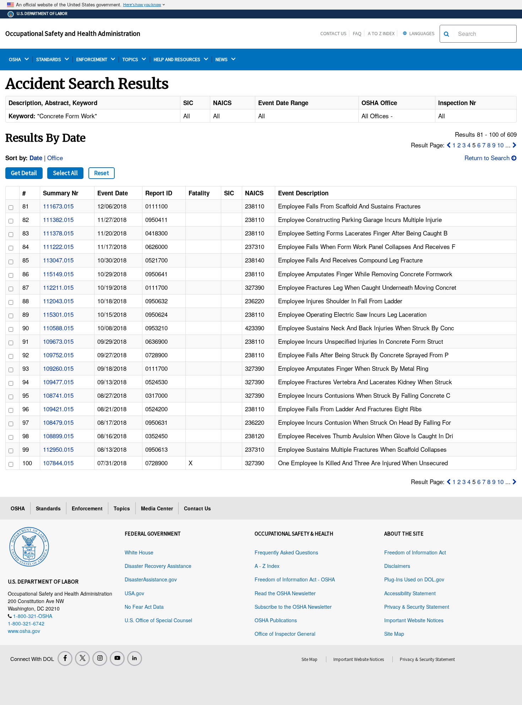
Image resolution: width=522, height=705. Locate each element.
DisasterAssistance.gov (151, 579)
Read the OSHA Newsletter (285, 593)
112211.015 (58, 287)
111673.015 (58, 205)
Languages (421, 33)
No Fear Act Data (144, 606)
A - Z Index (267, 565)
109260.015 (58, 368)
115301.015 (58, 314)
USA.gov (134, 593)
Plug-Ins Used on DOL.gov (414, 579)
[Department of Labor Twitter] (82, 658)
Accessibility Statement (410, 593)
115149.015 (58, 273)
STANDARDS (49, 59)
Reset (101, 173)
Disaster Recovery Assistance (158, 565)
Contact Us (333, 33)
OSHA (15, 59)
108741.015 (58, 395)
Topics (122, 508)
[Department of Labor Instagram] (99, 658)
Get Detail (24, 173)
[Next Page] (514, 144)
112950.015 (58, 449)
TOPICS (131, 59)
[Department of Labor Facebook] (65, 658)
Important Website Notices (414, 620)
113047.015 (58, 259)
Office (55, 157)
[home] (29, 545)
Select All (65, 173)
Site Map (394, 633)
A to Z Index (381, 33)
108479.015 (58, 422)
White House (139, 552)
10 (500, 144)
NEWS (222, 59)
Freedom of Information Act (415, 552)
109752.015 (58, 354)
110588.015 (58, 327)
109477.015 (58, 381)
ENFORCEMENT (92, 59)
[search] (446, 33)
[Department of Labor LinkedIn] (134, 658)
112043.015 (58, 300)
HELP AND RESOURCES (177, 59)
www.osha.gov (24, 630)
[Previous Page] (448, 144)
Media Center (157, 508)
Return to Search (487, 157)
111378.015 (58, 232)
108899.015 (58, 435)
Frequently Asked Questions (286, 552)
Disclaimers (397, 565)
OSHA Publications (276, 620)
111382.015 (58, 219)
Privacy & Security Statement (416, 606)
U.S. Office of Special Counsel (158, 620)
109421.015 (58, 408)
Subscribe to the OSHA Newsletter (293, 606)
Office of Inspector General (285, 633)
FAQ (357, 33)
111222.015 (58, 246)
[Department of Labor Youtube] (117, 658)
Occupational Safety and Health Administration (72, 33)
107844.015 (58, 462)
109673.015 (58, 341)
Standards (48, 508)
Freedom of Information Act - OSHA (295, 579)
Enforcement (87, 508)
